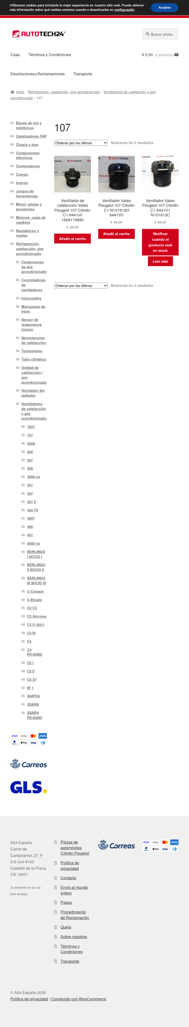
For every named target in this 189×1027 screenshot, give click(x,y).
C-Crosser (35, 591)
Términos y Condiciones (50, 54)
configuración (124, 10)
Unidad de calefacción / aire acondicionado (34, 375)
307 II (31, 501)
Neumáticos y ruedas (27, 233)
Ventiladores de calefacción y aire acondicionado (34, 411)
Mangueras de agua (33, 309)
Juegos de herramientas (27, 193)
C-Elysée (34, 599)
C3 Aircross (37, 616)
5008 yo (33, 543)
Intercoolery (31, 298)
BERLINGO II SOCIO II (36, 567)
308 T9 (32, 510)
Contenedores (28, 165)
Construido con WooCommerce (78, 999)
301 (30, 484)
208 (30, 468)
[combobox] (160, 34)
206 (30, 451)
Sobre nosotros (74, 936)
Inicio (20, 91)
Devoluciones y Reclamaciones (37, 74)
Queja (66, 927)
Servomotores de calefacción (33, 340)
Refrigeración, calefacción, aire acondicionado (64, 91)
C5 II (30, 671)
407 (30, 534)
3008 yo (33, 476)
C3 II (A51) (35, 624)
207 (30, 460)
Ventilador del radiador (33, 393)
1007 (31, 426)
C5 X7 (32, 679)
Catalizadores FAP (31, 136)
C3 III (31, 632)
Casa (15, 54)
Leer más (160, 261)
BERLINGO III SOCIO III (36, 580)
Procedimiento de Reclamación (75, 914)
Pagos (66, 902)
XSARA (33, 704)
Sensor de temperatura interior (31, 324)
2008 (31, 443)
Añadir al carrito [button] (72, 238)
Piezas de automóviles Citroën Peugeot (75, 847)
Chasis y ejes (27, 144)
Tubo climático (33, 359)
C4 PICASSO (34, 652)
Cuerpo (22, 174)
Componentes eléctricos (28, 155)
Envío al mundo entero (74, 890)
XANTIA (33, 695)
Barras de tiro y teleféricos (29, 125)
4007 (31, 518)
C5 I (30, 662)
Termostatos (31, 350)
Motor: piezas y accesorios (29, 206)
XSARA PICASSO (34, 715)
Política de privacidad (70, 865)
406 (30, 526)
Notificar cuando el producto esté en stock (160, 242)
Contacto (68, 878)
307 (30, 493)
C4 (29, 641)
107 (30, 435)
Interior (22, 182)
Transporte (83, 74)
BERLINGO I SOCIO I (36, 554)
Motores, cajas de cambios (31, 220)
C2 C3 (32, 607)
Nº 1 (30, 687)
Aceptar (164, 7)
